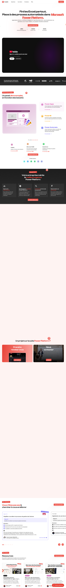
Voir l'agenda (17, 359)
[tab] (52, 106)
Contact (61, 1)
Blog (32, 1)
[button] (14, 2)
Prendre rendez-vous (33, 25)
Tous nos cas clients (59, 504)
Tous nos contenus (59, 555)
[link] (5, 2)
